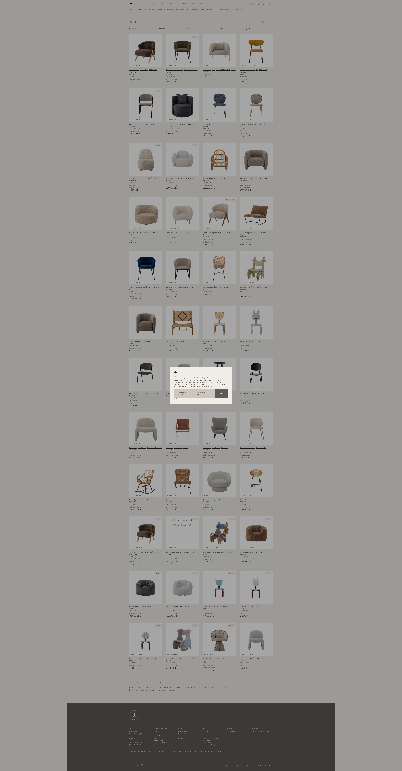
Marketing (200, 394)
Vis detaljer (177, 399)
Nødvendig (182, 392)
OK (221, 393)
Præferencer (201, 392)
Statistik (180, 394)
